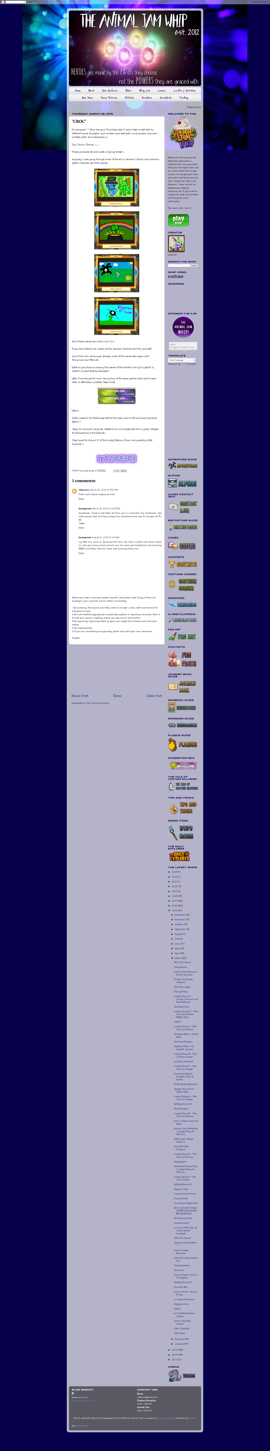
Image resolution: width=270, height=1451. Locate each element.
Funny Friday (181, 991)
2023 (175, 871)
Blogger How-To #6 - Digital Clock (184, 1090)
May (177, 948)
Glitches (129, 97)
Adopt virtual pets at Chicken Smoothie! (83, 1401)
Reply (81, 498)
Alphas (177, 1308)
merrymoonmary (165, 1418)
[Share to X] (120, 470)
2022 (175, 876)
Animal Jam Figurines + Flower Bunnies (186, 973)
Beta (128, 90)
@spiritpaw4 (180, 1161)
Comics (162, 90)
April (177, 953)
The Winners (180, 967)
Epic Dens (87, 97)
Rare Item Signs (182, 987)
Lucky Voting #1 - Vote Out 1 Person (185, 1178)
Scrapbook (166, 97)
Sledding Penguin (183, 1041)
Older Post (154, 696)
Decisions (179, 1270)
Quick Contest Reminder (181, 1252)
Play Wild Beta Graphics (181, 1148)
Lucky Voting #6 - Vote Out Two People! (185, 1098)
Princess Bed (181, 1287)
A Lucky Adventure (184, 1299)
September (180, 929)
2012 (175, 1359)
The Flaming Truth (183, 1218)
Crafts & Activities (185, 90)
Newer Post (80, 696)
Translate (191, 364)
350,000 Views (182, 962)
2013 (175, 1354)
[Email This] (114, 470)
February (180, 1339)
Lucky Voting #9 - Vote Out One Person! (185, 1028)
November (180, 919)
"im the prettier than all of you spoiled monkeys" (185, 1230)
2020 (175, 886)
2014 (175, 1349)
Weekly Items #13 (183, 1282)
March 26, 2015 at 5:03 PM (106, 508)
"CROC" (177, 1021)
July (177, 938)
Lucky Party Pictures (185, 1193)
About (91, 90)
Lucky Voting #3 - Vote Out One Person (185, 1155)
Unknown (84, 489)
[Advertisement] (117, 669)
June (178, 943)
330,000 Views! (182, 1238)
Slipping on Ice (181, 1304)
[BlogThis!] (117, 470)
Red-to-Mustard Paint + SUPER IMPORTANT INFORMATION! (186, 1210)
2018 (175, 896)
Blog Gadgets (81, 1425)
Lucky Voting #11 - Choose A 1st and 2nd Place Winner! (186, 999)
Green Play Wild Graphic (182, 1322)
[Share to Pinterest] (125, 470)
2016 (175, 905)
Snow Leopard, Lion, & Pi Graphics (185, 1276)
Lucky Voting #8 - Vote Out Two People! (185, 1055)
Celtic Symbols (181, 1328)
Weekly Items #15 (183, 1104)
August (179, 934)
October (179, 924)
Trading (183, 97)
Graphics (147, 97)
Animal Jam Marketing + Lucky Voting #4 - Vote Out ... (185, 1131)
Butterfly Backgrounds (185, 1084)
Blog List (144, 90)
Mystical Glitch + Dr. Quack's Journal (184, 1048)
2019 (175, 891)
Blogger (192, 1418)
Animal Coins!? (181, 1223)
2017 (175, 900)
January (179, 1343)
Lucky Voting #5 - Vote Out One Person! (185, 1115)
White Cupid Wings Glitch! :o (183, 1140)
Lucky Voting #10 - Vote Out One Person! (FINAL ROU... (186, 1014)
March (178, 958)
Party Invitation (182, 1265)
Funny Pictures (109, 97)
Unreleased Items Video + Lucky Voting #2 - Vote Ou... (186, 1169)
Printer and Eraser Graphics (183, 981)
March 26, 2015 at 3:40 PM (104, 489)
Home (78, 90)
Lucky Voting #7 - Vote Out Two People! (185, 1067)
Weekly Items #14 (183, 1184)
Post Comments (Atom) (97, 703)
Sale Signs (179, 1333)
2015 (175, 910)
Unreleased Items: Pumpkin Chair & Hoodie (184, 1076)
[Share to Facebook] (122, 470)
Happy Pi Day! (181, 1189)
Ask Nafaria (110, 90)
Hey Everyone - (182, 1108)
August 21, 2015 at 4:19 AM (105, 537)
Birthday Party (181, 1006)
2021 (175, 881)
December (180, 914)
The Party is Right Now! (186, 1203)
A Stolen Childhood (183, 1061)
